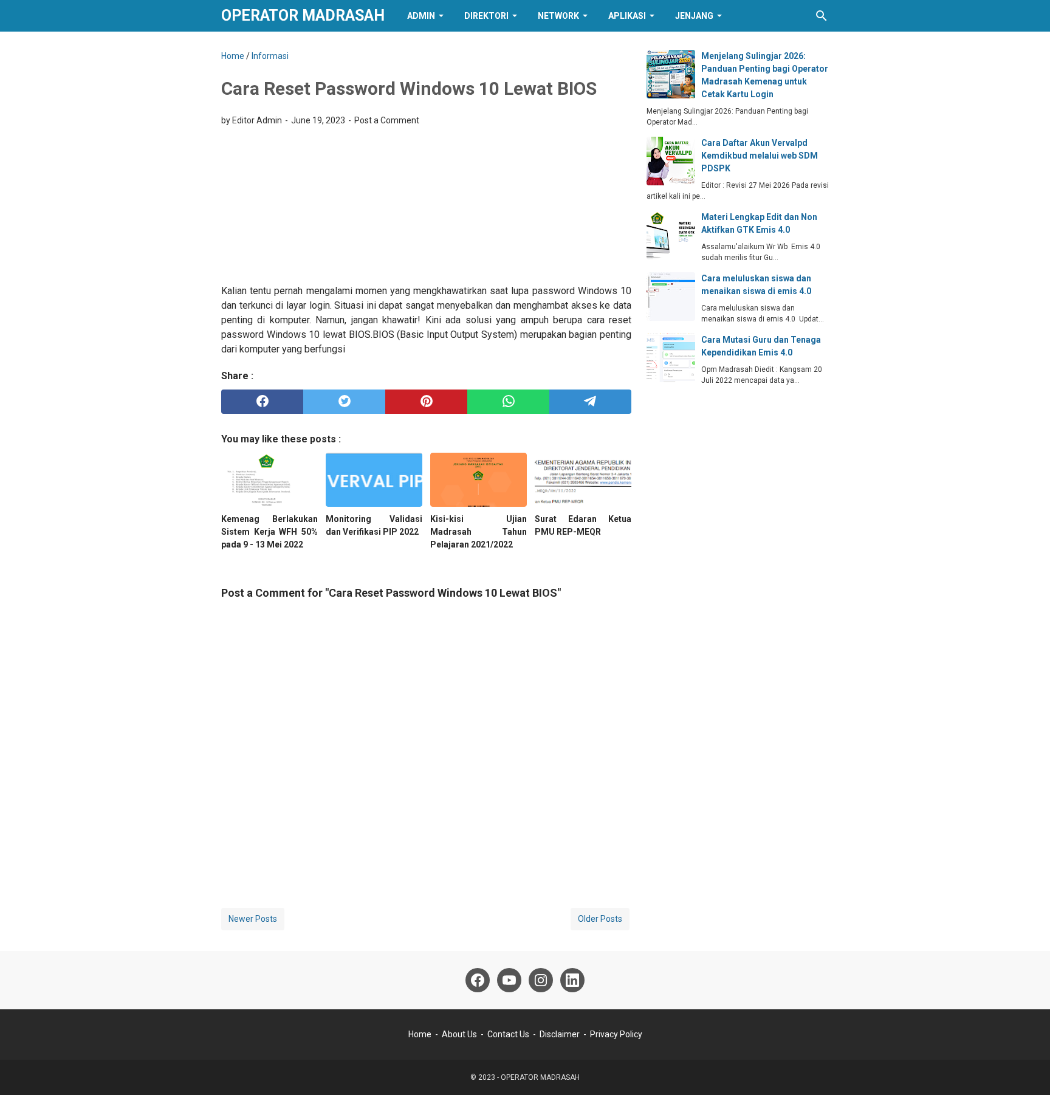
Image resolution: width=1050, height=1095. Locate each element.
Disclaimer (560, 1034)
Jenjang (694, 16)
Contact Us (508, 1034)
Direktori (486, 16)
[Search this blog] (821, 16)
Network (558, 16)
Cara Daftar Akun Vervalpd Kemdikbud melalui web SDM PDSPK (759, 155)
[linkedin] (572, 980)
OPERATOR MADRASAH (303, 15)
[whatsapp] (508, 402)
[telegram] (590, 402)
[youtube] (509, 980)
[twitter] (344, 402)
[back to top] (1026, 1068)
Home (419, 1034)
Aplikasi (627, 16)
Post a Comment (386, 120)
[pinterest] (426, 402)
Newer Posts (252, 919)
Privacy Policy (616, 1034)
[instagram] (541, 980)
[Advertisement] (426, 201)
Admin (421, 16)
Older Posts (600, 919)
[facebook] (262, 402)
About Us (459, 1034)
